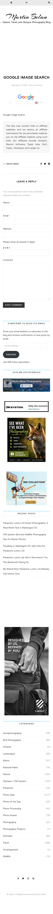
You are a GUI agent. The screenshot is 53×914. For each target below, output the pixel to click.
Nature (6, 774)
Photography (9, 822)
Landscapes (9, 753)
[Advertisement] (26, 49)
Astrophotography (12, 733)
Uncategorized (10, 849)
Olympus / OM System (14, 781)
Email (6, 215)
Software (7, 836)
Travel (6, 842)
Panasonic (8, 788)
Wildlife (6, 856)
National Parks (10, 767)
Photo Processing (12, 808)
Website (7, 229)
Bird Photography (12, 740)
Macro (6, 760)
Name (7, 202)
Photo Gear (9, 795)
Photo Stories (10, 815)
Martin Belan (26, 16)
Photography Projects (14, 829)
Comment (8, 260)
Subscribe (11, 354)
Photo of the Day (12, 801)
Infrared (7, 747)
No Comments (35, 85)
